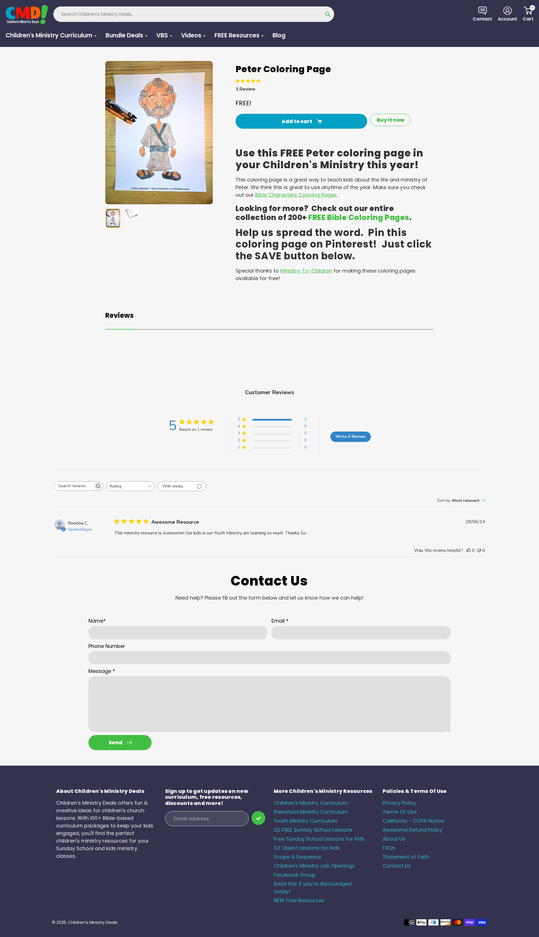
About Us (394, 838)
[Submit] (258, 818)
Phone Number (106, 646)
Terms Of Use (400, 811)
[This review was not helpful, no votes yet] (479, 550)
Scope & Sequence (297, 856)
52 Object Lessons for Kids (307, 847)
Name (97, 620)
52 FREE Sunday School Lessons (313, 829)
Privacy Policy (399, 802)
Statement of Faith (406, 856)
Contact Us (397, 865)
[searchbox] (73, 486)
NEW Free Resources (299, 900)
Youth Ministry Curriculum (305, 820)
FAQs (389, 847)
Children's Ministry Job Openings (314, 865)
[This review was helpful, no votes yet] (469, 550)
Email (280, 620)
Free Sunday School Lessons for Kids (319, 838)
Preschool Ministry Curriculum (311, 811)
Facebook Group (295, 874)
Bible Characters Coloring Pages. (296, 194)
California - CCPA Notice (413, 820)
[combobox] (130, 486)
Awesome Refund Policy (412, 829)
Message (101, 671)
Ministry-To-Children (306, 270)
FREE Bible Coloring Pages (358, 217)
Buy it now (391, 119)
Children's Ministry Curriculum (311, 802)
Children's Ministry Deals (92, 922)
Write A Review (350, 436)
